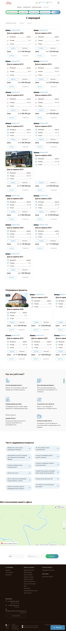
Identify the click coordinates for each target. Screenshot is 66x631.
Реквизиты (9, 574)
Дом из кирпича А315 (15, 95)
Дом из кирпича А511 (15, 257)
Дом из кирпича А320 (43, 155)
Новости (8, 570)
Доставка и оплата (47, 576)
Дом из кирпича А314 (43, 64)
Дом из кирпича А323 (15, 228)
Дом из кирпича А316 (43, 95)
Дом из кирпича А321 (15, 199)
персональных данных (47, 560)
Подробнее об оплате (48, 570)
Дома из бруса (23, 12)
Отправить (52, 556)
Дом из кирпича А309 (15, 33)
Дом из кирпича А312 (43, 33)
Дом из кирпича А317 (15, 126)
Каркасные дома (45, 12)
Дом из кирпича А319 (15, 169)
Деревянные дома (12, 12)
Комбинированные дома (31, 590)
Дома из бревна (34, 12)
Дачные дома (28, 593)
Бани (25, 586)
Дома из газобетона (29, 581)
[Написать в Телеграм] (42, 2)
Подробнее (25, 55)
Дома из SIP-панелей (30, 583)
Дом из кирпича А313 (15, 64)
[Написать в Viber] (49, 2)
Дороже (29, 23)
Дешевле (22, 23)
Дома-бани (27, 588)
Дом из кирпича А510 (43, 228)
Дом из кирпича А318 (43, 126)
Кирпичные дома (56, 12)
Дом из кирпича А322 (43, 199)
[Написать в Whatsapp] (36, 2)
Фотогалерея (9, 572)
